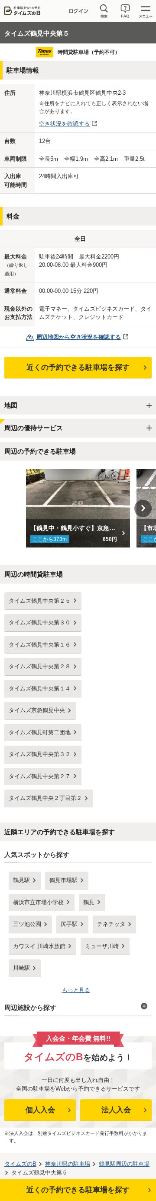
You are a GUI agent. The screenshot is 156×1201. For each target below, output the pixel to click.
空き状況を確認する (64, 123)
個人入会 (40, 1110)
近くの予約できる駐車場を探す (78, 367)
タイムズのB (20, 1164)
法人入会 (116, 1110)
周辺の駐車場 (124, 1164)
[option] (78, 508)
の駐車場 (67, 1164)
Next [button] (143, 508)
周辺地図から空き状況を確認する (78, 337)
